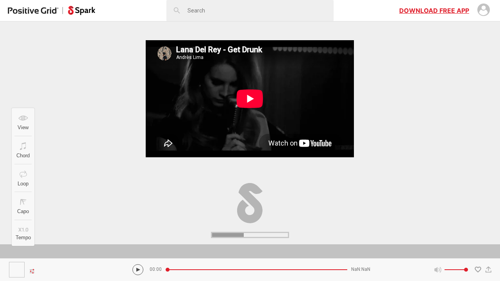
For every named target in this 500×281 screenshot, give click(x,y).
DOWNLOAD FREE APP (434, 10)
